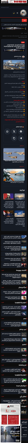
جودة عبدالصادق (17, 56)
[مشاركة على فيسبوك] (21, 131)
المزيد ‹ (2, 270)
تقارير (22, 33)
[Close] (20, 404)
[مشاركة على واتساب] (7, 131)
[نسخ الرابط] (14, 138)
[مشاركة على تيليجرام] (21, 138)
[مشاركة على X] (14, 131)
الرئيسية (25, 33)
